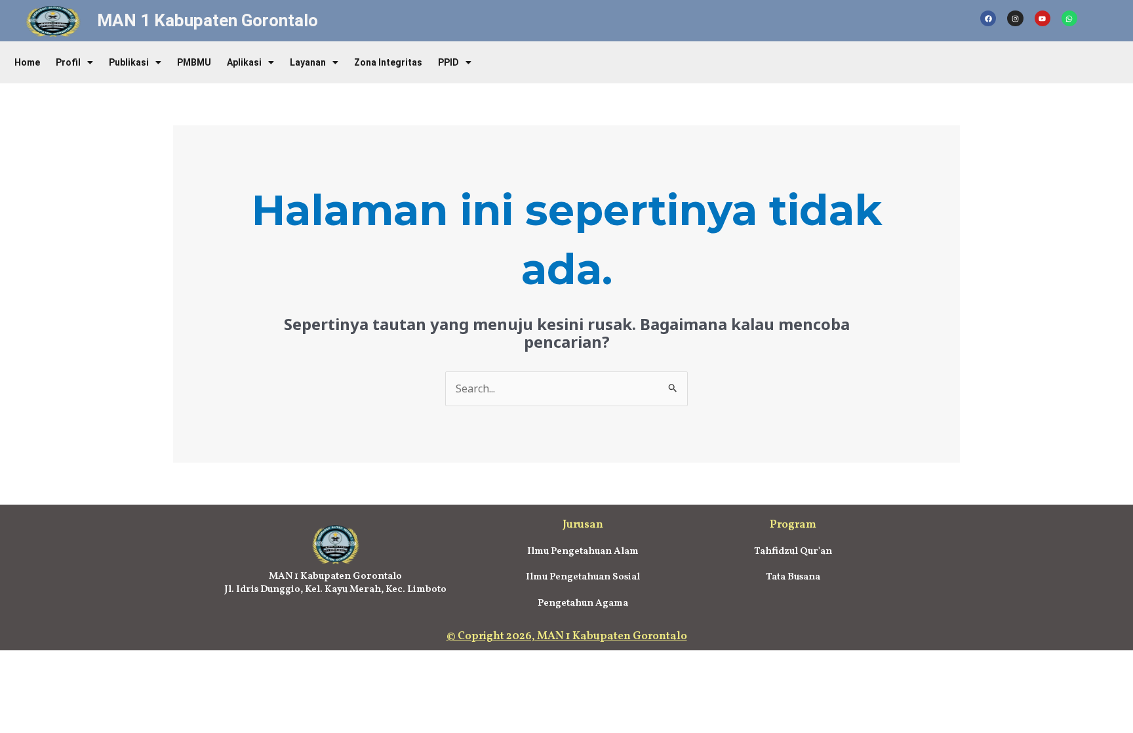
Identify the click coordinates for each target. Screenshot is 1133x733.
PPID (448, 62)
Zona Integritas (388, 62)
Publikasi (129, 62)
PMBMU (194, 62)
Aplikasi (244, 62)
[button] (74, 62)
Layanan (308, 62)
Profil (68, 62)
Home (27, 62)
